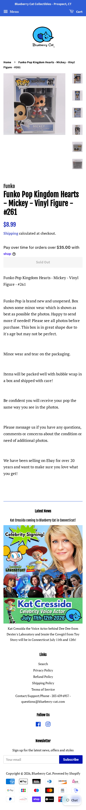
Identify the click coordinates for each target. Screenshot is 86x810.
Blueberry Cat (41, 773)
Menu (14, 11)
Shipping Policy (43, 683)
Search (43, 664)
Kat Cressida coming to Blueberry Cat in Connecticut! (43, 520)
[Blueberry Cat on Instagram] (47, 725)
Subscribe (71, 759)
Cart (79, 12)
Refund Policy (43, 676)
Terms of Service (43, 689)
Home (7, 62)
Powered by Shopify (66, 773)
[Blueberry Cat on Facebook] (38, 725)
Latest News (43, 511)
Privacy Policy (43, 670)
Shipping (10, 233)
